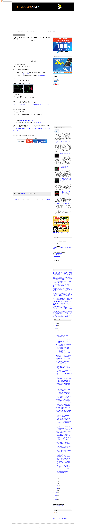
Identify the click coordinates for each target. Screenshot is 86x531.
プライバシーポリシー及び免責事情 (60, 518)
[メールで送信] (29, 193)
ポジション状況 (64, 307)
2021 (56, 492)
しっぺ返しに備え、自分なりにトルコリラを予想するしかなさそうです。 (63, 351)
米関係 (56, 315)
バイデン (67, 306)
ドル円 (58, 306)
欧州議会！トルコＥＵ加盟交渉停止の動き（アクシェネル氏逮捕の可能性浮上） (63, 384)
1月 (56, 330)
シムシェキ (66, 285)
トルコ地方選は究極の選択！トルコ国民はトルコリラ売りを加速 (63, 451)
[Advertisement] (43, 19)
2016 (56, 323)
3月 (56, 333)
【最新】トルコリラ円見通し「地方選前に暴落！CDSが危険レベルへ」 (63, 438)
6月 (56, 478)
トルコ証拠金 (67, 299)
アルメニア (65, 277)
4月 (56, 474)
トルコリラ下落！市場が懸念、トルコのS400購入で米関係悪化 (63, 364)
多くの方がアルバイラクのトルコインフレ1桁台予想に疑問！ (63, 416)
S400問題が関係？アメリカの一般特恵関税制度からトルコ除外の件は (63, 356)
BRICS (54, 272)
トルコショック (67, 290)
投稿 (56, 512)
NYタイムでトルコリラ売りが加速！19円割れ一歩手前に (63, 432)
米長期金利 (61, 316)
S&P (71, 274)
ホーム (32, 199)
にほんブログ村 (56, 507)
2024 (56, 497)
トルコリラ (60, 291)
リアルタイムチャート (59, 308)
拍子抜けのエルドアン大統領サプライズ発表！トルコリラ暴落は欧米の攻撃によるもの (64, 466)
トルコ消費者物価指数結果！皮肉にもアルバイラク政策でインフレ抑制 (63, 348)
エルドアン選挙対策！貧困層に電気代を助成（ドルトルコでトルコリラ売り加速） (64, 339)
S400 (54, 276)
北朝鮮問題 (65, 316)
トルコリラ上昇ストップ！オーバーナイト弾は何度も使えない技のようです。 (64, 456)
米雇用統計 (60, 315)
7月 (56, 480)
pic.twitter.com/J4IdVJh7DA (26, 120)
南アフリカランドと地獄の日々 (53, 31)
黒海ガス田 (58, 312)
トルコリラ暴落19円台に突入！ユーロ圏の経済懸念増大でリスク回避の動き (64, 429)
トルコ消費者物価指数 (58, 299)
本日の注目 (69, 316)
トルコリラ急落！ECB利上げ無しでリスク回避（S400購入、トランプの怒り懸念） (63, 367)
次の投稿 (15, 199)
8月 (56, 481)
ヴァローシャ (69, 279)
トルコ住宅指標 (68, 298)
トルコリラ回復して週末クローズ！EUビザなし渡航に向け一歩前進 (63, 397)
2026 (56, 500)
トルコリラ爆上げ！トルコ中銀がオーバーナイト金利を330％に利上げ (63, 453)
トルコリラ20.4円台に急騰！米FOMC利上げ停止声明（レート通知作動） (63, 419)
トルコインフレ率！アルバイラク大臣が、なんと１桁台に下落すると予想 (63, 413)
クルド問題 (66, 284)
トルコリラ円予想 (66, 291)
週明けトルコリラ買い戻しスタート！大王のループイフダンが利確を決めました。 (64, 443)
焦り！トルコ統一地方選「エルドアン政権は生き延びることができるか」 (32, 104)
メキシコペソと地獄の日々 (41, 31)
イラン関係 (62, 279)
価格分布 (62, 311)
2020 (56, 490)
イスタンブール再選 (61, 278)
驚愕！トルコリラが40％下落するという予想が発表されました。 (64, 345)
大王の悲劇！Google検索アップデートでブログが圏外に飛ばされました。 (63, 400)
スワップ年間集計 (65, 288)
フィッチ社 (58, 307)
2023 (56, 495)
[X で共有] (31, 193)
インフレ (65, 279)
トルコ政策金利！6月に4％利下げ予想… (64, 378)
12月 (57, 488)
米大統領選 (56, 316)
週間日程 (14, 31)
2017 (56, 325)
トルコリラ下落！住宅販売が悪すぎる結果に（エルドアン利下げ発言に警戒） (64, 405)
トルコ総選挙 (65, 301)
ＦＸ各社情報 (56, 274)
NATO (68, 274)
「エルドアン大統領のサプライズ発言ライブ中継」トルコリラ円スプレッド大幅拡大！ (64, 462)
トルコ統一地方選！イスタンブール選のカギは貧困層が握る (63, 336)
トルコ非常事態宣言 (59, 304)
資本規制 (61, 312)
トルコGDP (61, 290)
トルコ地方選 (61, 303)
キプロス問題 (68, 283)
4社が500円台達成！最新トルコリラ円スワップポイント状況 (65, 131)
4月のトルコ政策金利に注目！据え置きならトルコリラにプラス (63, 408)
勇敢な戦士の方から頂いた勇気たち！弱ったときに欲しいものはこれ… (63, 440)
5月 (56, 476)
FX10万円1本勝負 (57, 273)
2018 (56, 327)
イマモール (57, 279)
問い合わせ (20, 31)
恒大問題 (67, 311)
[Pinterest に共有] (34, 193)
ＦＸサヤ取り (63, 273)
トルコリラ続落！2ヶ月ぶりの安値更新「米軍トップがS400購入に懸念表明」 (63, 426)
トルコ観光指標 (66, 295)
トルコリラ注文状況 (65, 293)
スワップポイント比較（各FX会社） (29, 31)
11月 (57, 486)
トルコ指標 (57, 298)
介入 (64, 311)
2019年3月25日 (41, 75)
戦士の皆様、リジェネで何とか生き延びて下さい (65, 192)
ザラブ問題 (61, 285)
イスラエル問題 (69, 278)
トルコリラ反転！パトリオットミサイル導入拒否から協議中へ (63, 342)
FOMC (70, 272)
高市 (55, 312)
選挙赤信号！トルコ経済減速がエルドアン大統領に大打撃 (63, 376)
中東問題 (61, 313)
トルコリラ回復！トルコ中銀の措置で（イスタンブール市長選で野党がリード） (64, 447)
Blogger (46, 527)
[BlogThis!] (30, 193)
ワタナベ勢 (58, 311)
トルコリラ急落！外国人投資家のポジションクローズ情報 (63, 362)
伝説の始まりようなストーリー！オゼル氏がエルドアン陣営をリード (65, 179)
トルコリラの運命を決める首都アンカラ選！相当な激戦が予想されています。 (64, 381)
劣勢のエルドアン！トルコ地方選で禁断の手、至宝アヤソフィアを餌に (63, 469)
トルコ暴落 (66, 304)
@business (30, 74)
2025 (56, 499)
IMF (60, 274)
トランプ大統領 (65, 289)
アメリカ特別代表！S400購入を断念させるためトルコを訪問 (63, 353)
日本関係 (67, 313)
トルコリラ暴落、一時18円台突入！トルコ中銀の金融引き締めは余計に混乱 (64, 435)
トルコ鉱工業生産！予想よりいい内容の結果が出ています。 (63, 387)
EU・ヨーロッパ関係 (61, 272)
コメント (57, 514)
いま (54, 279)
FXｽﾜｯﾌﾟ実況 (69, 273)
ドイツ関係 (58, 289)
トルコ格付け (60, 295)
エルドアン (66, 281)
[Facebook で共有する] (33, 193)
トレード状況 (62, 306)
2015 (56, 322)
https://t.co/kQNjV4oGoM (22, 74)
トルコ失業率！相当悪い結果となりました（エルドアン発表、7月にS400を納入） (63, 393)
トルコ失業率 (62, 298)
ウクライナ (55, 281)
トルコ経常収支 (63, 296)
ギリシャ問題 (60, 284)
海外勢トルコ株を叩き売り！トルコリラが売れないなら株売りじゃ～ (63, 459)
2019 (56, 328)
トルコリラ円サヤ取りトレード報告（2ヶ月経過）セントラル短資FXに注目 (63, 402)
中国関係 (57, 313)
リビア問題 (65, 308)
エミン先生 (61, 281)
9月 (56, 483)
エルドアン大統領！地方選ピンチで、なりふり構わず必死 (63, 390)
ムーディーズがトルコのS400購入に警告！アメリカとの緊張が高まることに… (63, 422)
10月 (57, 485)
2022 (56, 494)
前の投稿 (48, 199)
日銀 (64, 313)
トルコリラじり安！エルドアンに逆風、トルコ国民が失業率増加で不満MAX (63, 411)
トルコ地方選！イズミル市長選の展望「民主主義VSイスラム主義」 (63, 371)
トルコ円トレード (61, 294)
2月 (56, 332)
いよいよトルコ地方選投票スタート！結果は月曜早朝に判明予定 (63, 472)
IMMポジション (64, 274)
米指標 (64, 315)
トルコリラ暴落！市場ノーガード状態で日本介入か (65, 167)
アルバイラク (59, 277)
